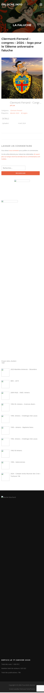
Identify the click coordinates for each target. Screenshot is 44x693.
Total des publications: (9, 672)
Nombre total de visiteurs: (11, 668)
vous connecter (14, 150)
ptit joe (12, 105)
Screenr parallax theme (16, 689)
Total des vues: (6, 664)
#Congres (24, 113)
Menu (41, 4)
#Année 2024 (14, 113)
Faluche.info (11, 4)
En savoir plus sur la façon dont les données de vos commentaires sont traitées (20, 156)
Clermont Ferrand (16, 110)
